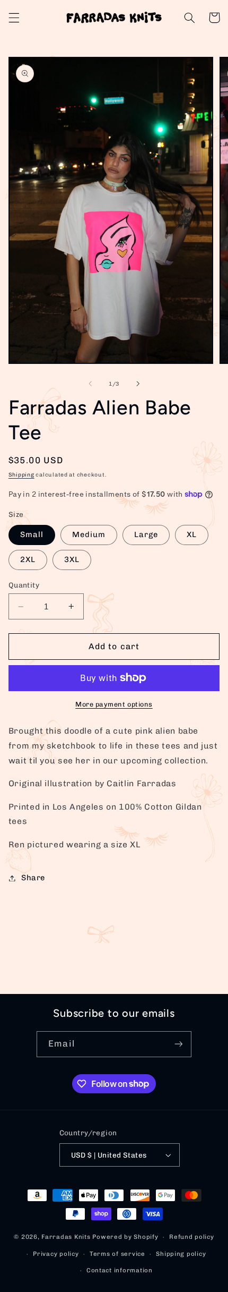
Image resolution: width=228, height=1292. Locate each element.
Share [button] (33, 877)
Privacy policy (55, 1253)
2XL (28, 559)
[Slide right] (138, 383)
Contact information (119, 1270)
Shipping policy (181, 1253)
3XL (72, 559)
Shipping (21, 474)
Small (31, 534)
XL (192, 534)
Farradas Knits (66, 1236)
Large (146, 534)
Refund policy (191, 1236)
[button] (14, 17)
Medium (89, 534)
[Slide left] (90, 383)
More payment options (114, 704)
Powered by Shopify (125, 1236)
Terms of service (117, 1253)
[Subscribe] (178, 1044)
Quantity (23, 585)
